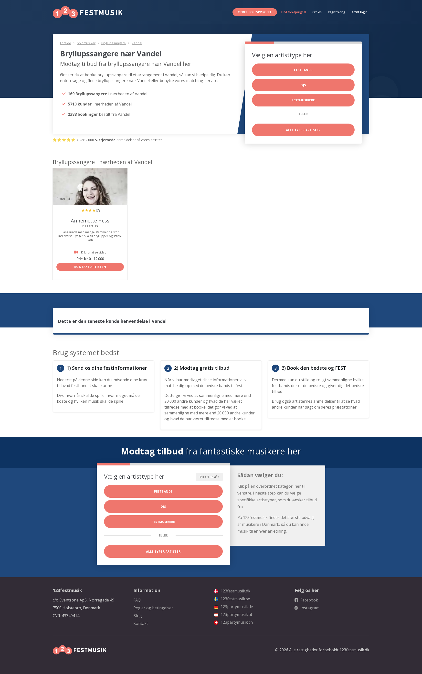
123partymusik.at (236, 614)
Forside (65, 43)
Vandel (137, 43)
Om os (317, 12)
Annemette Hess (90, 220)
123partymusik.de (236, 606)
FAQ (137, 600)
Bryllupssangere (113, 43)
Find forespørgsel (293, 12)
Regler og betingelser (153, 608)
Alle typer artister (303, 130)
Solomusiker (86, 43)
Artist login (359, 12)
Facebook (308, 600)
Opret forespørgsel (255, 12)
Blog (137, 615)
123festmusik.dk (235, 591)
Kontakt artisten (90, 267)
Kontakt (140, 623)
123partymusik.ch (236, 622)
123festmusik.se (235, 598)
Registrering (336, 12)
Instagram (309, 608)
